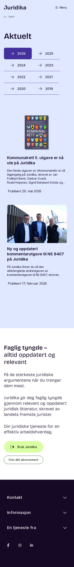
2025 (49, 53)
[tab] (18, 53)
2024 (21, 65)
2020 (21, 89)
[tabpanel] (37, 200)
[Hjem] (15, 8)
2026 (21, 53)
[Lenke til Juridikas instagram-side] (19, 545)
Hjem (11, 16)
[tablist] (37, 71)
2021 (49, 77)
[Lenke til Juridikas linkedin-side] (31, 545)
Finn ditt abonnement (23, 459)
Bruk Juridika (27, 447)
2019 (49, 89)
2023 (49, 65)
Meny (63, 7)
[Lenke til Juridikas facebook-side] (8, 545)
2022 (21, 77)
